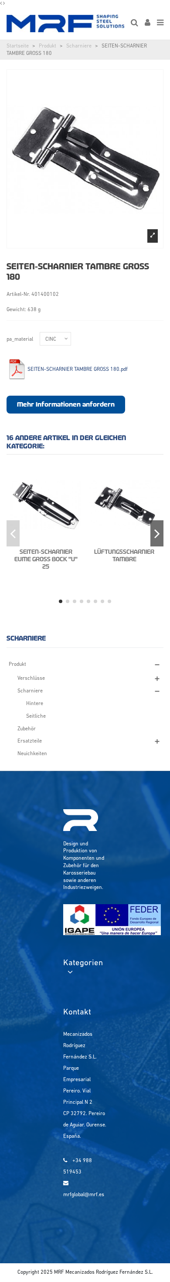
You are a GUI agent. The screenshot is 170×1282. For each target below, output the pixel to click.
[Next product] (4, 3)
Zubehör (26, 729)
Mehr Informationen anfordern (66, 404)
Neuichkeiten (32, 753)
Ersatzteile (29, 741)
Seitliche (36, 716)
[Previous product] (1, 3)
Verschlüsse (31, 678)
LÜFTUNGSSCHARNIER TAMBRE (124, 555)
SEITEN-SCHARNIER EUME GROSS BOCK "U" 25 (46, 559)
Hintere (34, 703)
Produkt (47, 46)
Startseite (18, 46)
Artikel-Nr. (18, 294)
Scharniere (79, 46)
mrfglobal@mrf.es (83, 1194)
